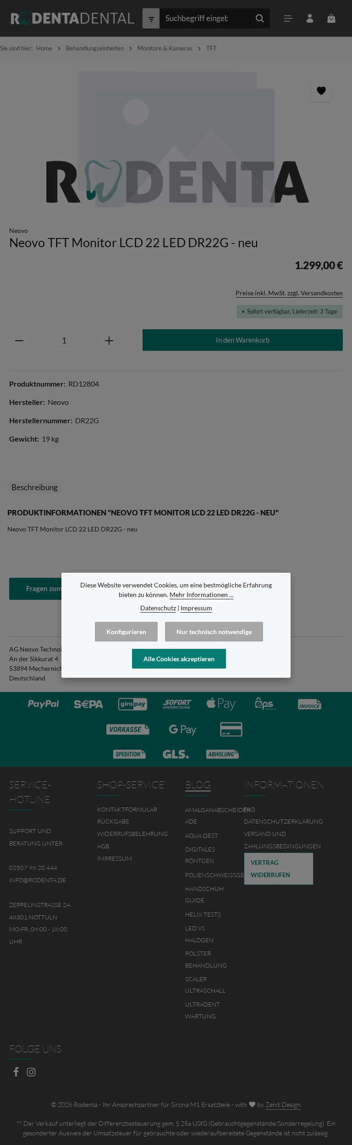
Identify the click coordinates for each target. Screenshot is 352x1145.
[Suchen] (260, 18)
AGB (103, 846)
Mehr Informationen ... (201, 594)
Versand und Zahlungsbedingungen (282, 840)
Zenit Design (283, 1104)
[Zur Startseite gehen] (72, 18)
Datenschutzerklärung (283, 821)
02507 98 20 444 (33, 867)
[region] (176, 138)
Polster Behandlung (206, 959)
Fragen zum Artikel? (57, 588)
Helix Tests (203, 914)
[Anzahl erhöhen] (109, 340)
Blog (198, 785)
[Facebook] (16, 1075)
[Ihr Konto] (309, 18)
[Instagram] (31, 1075)
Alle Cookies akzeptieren (178, 659)
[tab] (34, 487)
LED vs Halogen (199, 934)
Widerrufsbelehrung (132, 833)
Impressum (114, 858)
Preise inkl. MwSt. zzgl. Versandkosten (289, 293)
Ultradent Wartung (202, 1010)
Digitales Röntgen (200, 855)
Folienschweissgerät (220, 875)
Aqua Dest (201, 835)
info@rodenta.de (37, 880)
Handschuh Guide (204, 894)
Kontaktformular (127, 809)
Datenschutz (158, 608)
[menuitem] (132, 809)
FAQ (249, 809)
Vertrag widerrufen (270, 869)
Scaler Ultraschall (205, 985)
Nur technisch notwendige (214, 632)
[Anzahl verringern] (19, 340)
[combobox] (205, 18)
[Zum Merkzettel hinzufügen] (321, 91)
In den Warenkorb (243, 340)
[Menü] (288, 18)
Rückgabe (113, 821)
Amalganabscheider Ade (217, 815)
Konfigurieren (126, 632)
